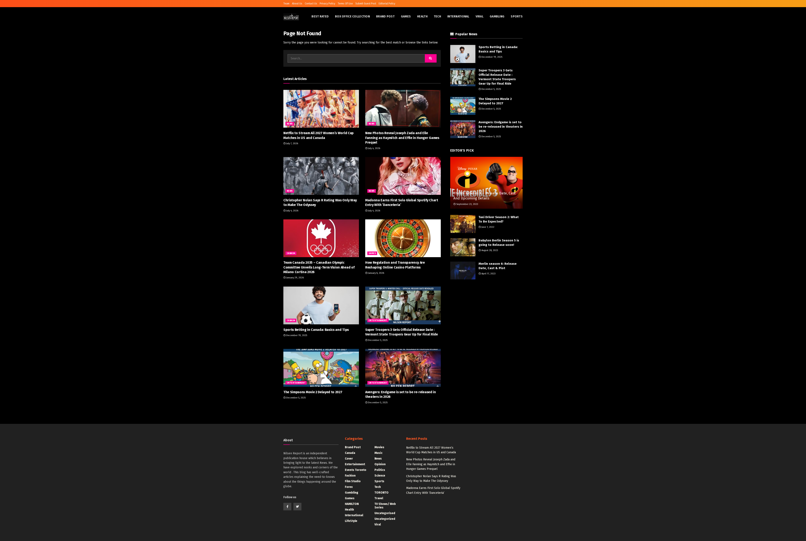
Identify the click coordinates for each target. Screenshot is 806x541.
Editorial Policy (387, 3)
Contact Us (311, 3)
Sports (517, 16)
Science (379, 475)
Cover (349, 458)
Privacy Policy (327, 3)
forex (349, 487)
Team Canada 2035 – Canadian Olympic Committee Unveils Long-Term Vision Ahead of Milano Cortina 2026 (318, 267)
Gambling (497, 16)
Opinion (380, 464)
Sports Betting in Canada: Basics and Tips (316, 330)
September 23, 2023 (467, 204)
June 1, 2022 (487, 227)
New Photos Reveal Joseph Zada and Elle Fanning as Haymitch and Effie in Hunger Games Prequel (402, 137)
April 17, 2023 (488, 273)
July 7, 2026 (292, 143)
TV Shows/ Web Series (385, 505)
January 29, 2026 (295, 277)
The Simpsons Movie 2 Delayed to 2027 (312, 392)
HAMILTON (352, 504)
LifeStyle (351, 521)
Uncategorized (384, 519)
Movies (379, 447)
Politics (379, 470)
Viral (479, 16)
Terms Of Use (345, 3)
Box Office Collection (352, 16)
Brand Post (385, 16)
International (458, 16)
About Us (297, 3)
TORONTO (381, 492)
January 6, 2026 (376, 273)
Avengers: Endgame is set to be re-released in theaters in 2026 (501, 126)
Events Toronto (355, 470)
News (290, 124)
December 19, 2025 (296, 335)
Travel (378, 498)
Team (286, 3)
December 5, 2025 (377, 340)
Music (378, 453)
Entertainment (378, 320)
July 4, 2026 (374, 148)
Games (406, 16)
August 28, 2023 (489, 250)
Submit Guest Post (365, 3)
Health (422, 16)
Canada (291, 253)
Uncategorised (384, 513)
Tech (437, 16)
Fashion (350, 475)
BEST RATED (320, 16)
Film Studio (353, 481)
